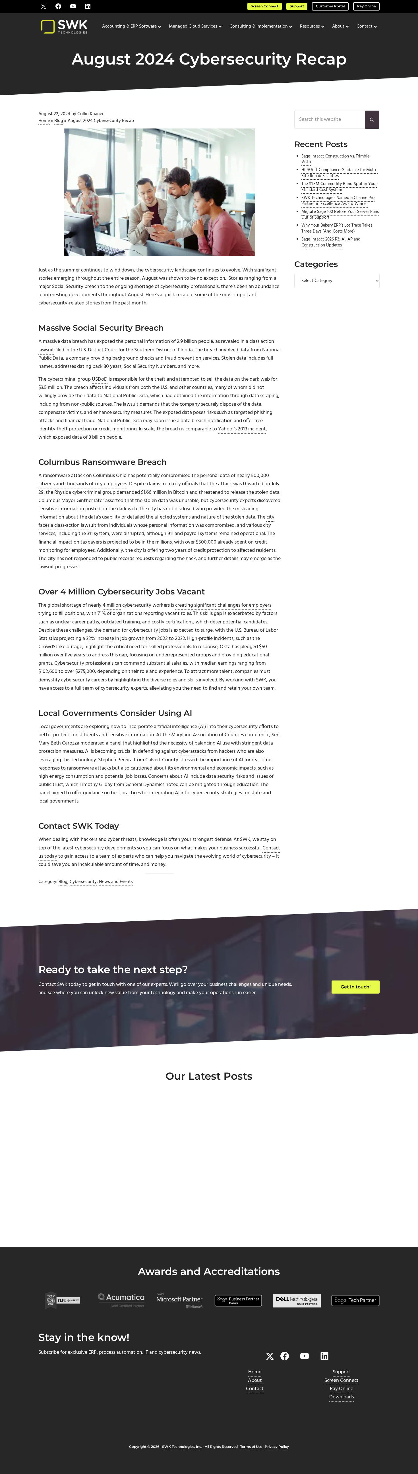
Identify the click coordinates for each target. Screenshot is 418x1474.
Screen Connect (264, 6)
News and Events (116, 882)
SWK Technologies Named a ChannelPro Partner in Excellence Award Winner (337, 201)
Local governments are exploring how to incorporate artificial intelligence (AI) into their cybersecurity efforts (155, 727)
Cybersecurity (83, 882)
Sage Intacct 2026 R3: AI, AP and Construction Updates (331, 242)
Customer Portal (330, 6)
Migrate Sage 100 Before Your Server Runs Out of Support (340, 215)
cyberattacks (192, 751)
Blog (58, 121)
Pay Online (366, 6)
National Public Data (120, 421)
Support (297, 6)
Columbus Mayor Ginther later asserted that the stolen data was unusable (118, 501)
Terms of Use (251, 1447)
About (255, 1380)
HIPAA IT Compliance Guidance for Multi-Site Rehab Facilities (339, 173)
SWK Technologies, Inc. (182, 1447)
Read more (64, 1228)
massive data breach (65, 341)
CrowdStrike (51, 647)
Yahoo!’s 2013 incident (242, 429)
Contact (255, 1389)
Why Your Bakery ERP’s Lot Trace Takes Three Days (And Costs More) (336, 228)
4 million (112, 605)
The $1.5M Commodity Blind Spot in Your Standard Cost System (339, 187)
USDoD (99, 379)
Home (44, 121)
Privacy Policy (277, 1447)
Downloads (341, 1397)
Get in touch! (356, 987)
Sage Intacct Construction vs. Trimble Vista (335, 159)
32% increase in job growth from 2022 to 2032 (135, 639)
